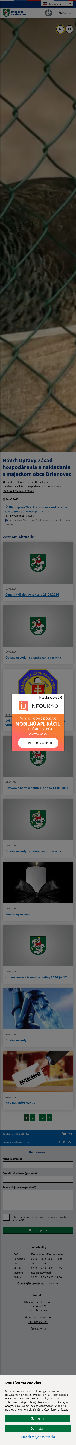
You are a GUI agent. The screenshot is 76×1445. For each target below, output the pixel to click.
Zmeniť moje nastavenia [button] (38, 1436)
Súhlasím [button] (37, 1418)
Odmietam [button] (38, 1428)
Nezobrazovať (49, 697)
